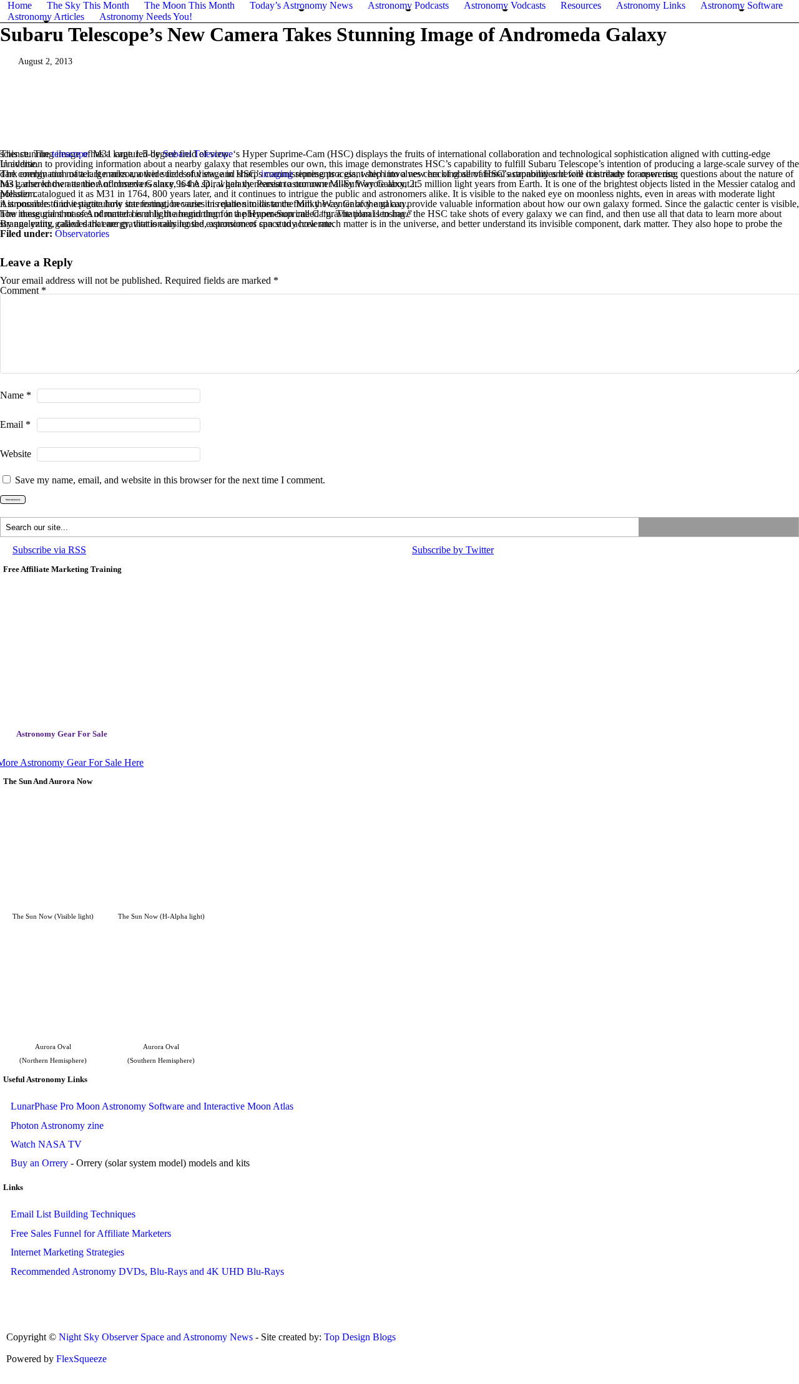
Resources (581, 5)
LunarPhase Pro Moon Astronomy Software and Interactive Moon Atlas (152, 1106)
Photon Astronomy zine (57, 1125)
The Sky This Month (88, 5)
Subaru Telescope (198, 153)
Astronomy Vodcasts (505, 5)
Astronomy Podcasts (408, 5)
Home (19, 5)
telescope (70, 153)
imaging (277, 173)
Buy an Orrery (39, 1163)
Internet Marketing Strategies (67, 1252)
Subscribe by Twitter (453, 549)
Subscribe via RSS (49, 549)
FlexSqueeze (81, 1358)
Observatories (82, 233)
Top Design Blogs (360, 1337)
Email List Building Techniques (73, 1214)
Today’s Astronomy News (301, 5)
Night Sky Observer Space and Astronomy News (157, 1337)
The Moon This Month (189, 5)
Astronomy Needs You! (145, 16)
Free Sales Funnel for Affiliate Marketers (91, 1233)
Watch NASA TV (46, 1144)
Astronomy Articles (45, 16)
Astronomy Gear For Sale (61, 733)
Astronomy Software (741, 5)
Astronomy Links (650, 5)
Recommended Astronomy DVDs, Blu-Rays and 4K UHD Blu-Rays (147, 1271)
